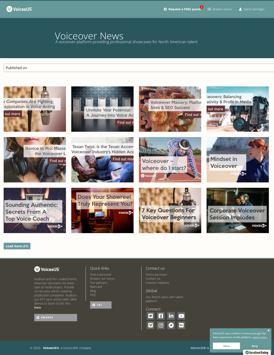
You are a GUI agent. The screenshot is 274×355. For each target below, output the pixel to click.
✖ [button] (268, 331)
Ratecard (96, 287)
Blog (93, 291)
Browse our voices (102, 279)
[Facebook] (161, 316)
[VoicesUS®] (20, 10)
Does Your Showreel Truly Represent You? (102, 196)
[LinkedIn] (171, 316)
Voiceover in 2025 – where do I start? (170, 145)
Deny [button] (255, 346)
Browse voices (221, 9)
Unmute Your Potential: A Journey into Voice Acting (102, 95)
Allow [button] (226, 346)
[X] (150, 316)
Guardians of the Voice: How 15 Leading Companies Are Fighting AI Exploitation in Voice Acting (35, 86)
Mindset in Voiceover (237, 150)
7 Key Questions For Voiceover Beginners (170, 196)
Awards (47, 317)
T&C (100, 305)
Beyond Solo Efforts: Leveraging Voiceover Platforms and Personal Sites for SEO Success (170, 86)
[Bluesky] (181, 325)
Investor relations (157, 283)
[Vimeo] (150, 325)
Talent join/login (253, 9)
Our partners (98, 283)
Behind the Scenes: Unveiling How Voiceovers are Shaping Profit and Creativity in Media (237, 91)
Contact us (153, 279)
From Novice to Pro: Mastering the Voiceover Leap (35, 145)
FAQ (93, 295)
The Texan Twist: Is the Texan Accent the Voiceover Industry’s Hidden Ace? (102, 141)
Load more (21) (17, 246)
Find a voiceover (101, 274)
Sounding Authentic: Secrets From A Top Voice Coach (34, 196)
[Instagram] (161, 325)
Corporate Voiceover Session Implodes (237, 196)
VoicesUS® (51, 348)
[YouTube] (181, 316)
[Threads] (171, 325)
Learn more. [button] (259, 337)
